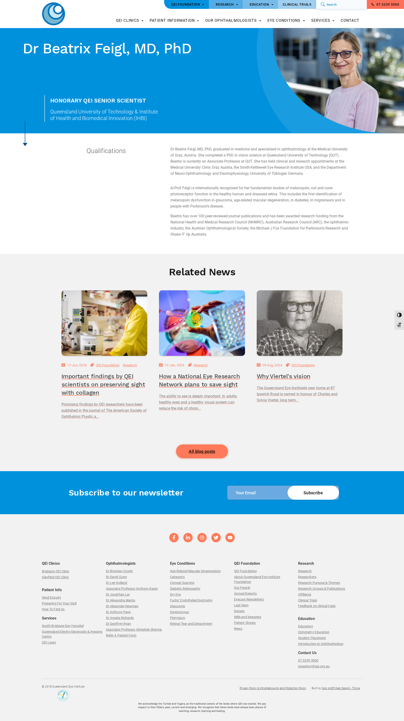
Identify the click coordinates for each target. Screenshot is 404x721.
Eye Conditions (284, 20)
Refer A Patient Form (121, 635)
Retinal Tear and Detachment (191, 624)
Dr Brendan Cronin (119, 571)
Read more (72, 429)
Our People (242, 588)
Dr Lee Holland (116, 583)
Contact (350, 20)
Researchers (307, 577)
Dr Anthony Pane (118, 612)
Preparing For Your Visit (59, 603)
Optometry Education (313, 632)
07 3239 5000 (387, 4)
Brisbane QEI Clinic (55, 571)
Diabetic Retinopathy (185, 588)
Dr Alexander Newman (122, 606)
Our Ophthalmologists (231, 20)
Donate (239, 611)
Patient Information (172, 20)
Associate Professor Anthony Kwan (132, 588)
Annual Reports (245, 593)
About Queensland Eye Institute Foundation (257, 579)
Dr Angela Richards (120, 618)
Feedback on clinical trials (316, 606)
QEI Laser (49, 642)
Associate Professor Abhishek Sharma (134, 629)
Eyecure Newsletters (249, 599)
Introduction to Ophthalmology (320, 644)
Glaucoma (177, 606)
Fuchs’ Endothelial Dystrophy (191, 600)
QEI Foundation (107, 365)
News (238, 628)
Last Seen (241, 605)
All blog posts (202, 451)
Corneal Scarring (182, 583)
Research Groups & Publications (321, 588)
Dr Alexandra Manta (120, 600)
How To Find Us (53, 609)
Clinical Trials (307, 600)
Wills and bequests (247, 617)
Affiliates (304, 594)
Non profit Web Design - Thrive (341, 688)
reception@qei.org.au (314, 666)
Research (130, 365)
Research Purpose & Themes (319, 583)
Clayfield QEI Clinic (55, 577)
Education (305, 626)
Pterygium (177, 618)
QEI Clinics (127, 20)
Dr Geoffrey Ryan (118, 624)
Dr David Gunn (116, 577)
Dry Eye (175, 594)
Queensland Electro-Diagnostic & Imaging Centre (72, 634)
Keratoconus (179, 612)
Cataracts (177, 577)
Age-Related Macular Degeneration (195, 571)
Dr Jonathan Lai (118, 594)
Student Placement (312, 638)
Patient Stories (245, 623)
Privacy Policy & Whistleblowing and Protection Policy (273, 688)
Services (320, 20)
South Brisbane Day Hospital (63, 626)
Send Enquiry (51, 597)
